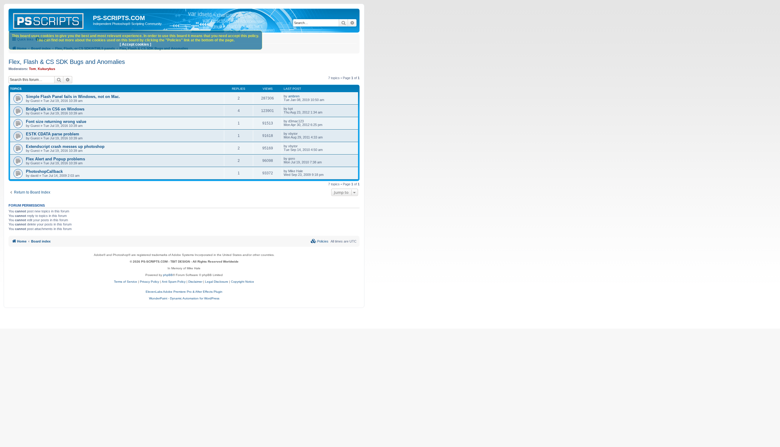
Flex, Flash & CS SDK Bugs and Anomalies (67, 61)
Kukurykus (46, 69)
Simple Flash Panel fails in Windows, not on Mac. (73, 96)
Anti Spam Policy (174, 281)
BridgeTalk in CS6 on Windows (55, 109)
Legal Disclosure (216, 281)
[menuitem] (319, 241)
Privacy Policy (149, 281)
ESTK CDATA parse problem (52, 134)
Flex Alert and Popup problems (55, 159)
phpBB (168, 275)
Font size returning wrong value (56, 121)
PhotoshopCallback (44, 171)
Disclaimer (195, 281)
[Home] (51, 20)
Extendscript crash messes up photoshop (65, 146)
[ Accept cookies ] (135, 44)
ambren (294, 96)
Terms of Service (125, 281)
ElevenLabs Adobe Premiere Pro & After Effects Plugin (184, 291)
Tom (32, 69)
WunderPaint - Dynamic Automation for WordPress (184, 298)
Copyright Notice (242, 281)
